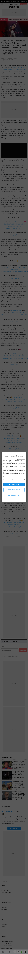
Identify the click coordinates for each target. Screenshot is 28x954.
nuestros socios (21, 459)
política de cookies (17, 475)
